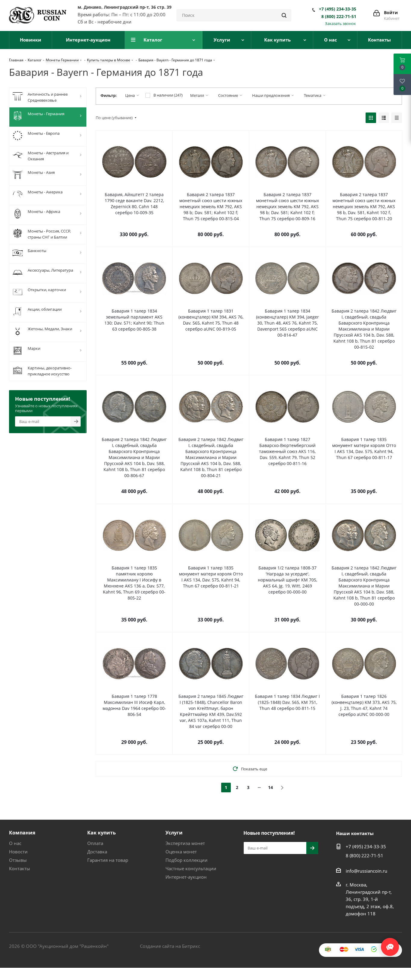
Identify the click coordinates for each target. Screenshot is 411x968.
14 (270, 787)
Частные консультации (190, 868)
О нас (15, 843)
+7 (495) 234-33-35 (337, 9)
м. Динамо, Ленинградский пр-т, (125, 7)
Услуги (174, 832)
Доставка (97, 852)
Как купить (101, 832)
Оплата (95, 843)
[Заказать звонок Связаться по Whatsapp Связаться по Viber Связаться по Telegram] (390, 944)
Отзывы (18, 860)
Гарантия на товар (107, 860)
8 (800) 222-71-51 (338, 16)
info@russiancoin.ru (366, 871)
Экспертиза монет (185, 843)
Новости (18, 852)
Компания (22, 832)
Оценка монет (181, 852)
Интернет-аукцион (186, 877)
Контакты (19, 868)
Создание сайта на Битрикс (170, 946)
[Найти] (284, 15)
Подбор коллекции (186, 860)
